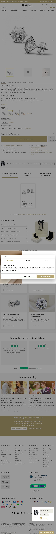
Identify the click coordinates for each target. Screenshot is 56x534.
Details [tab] (28, 260)
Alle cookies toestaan (46, 276)
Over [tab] (46, 260)
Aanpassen (27, 276)
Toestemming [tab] (9, 260)
